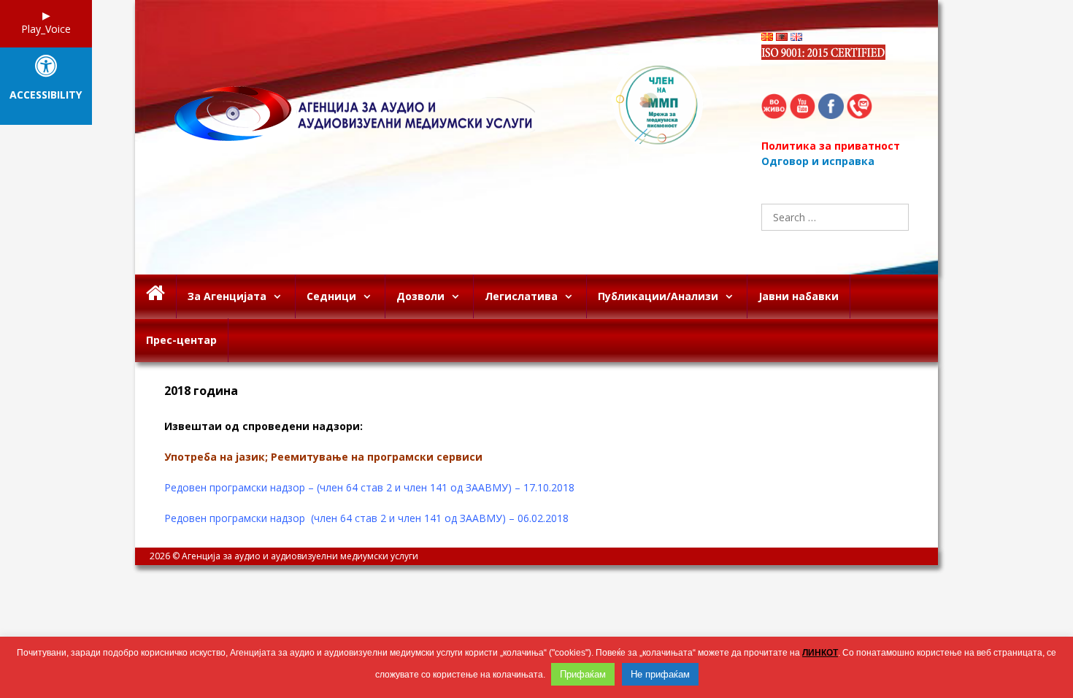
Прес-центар (181, 340)
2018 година (201, 391)
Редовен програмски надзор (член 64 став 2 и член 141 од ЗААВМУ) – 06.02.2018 (366, 518)
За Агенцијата (227, 296)
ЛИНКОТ (820, 653)
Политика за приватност (830, 146)
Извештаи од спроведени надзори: (263, 426)
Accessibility (45, 95)
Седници (331, 296)
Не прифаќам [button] (660, 674)
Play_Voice (46, 29)
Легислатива (521, 296)
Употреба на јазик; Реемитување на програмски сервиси (323, 457)
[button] (280, 296)
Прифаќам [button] (583, 674)
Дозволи (420, 296)
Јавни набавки (798, 296)
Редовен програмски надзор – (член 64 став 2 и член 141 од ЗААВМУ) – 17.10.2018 (369, 487)
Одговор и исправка (817, 161)
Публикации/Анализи (658, 296)
